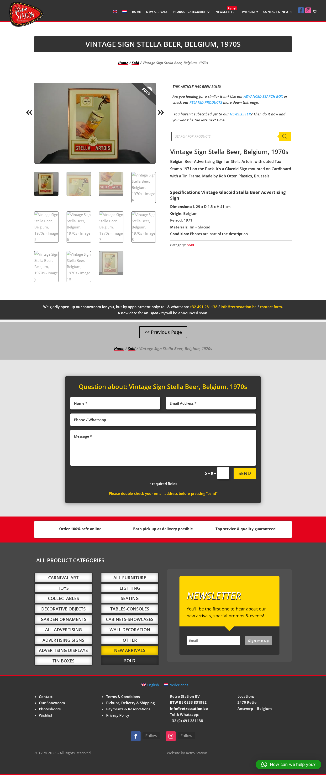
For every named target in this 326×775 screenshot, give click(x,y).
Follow (151, 735)
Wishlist (45, 715)
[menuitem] (115, 15)
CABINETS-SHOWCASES (129, 619)
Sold (135, 62)
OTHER (130, 640)
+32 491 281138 (203, 306)
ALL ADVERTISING (63, 629)
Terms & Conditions (123, 696)
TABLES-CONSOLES (129, 609)
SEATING (130, 598)
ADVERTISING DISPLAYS (63, 650)
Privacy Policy (117, 715)
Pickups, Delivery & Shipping (130, 702)
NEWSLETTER (226, 12)
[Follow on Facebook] (136, 736)
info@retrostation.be (239, 306)
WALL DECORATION (130, 629)
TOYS (63, 588)
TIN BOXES (63, 661)
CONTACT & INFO (275, 12)
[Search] (285, 136)
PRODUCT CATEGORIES (189, 12)
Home (123, 62)
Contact (46, 696)
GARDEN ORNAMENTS (63, 619)
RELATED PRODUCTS (205, 102)
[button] (148, 91)
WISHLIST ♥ (250, 12)
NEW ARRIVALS (157, 12)
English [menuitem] (153, 684)
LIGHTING (130, 588)
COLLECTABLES (63, 598)
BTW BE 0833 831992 (188, 702)
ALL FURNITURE (129, 577)
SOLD (129, 660)
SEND (244, 473)
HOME (136, 12)
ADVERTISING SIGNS (63, 640)
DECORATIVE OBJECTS (63, 609)
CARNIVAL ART (63, 577)
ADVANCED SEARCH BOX (263, 96)
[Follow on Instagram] (171, 736)
